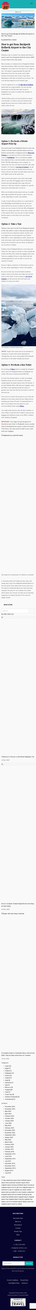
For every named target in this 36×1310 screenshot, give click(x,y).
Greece (8, 1075)
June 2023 (8, 1123)
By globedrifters (6, 40)
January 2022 (9, 1147)
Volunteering (10, 1099)
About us (18, 1221)
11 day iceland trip (7, 1180)
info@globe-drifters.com (19, 1248)
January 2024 (9, 1121)
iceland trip (4, 1197)
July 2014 (8, 1173)
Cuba (8, 1066)
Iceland (14, 40)
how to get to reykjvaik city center (15, 1190)
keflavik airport (13, 1197)
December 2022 (10, 1130)
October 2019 (9, 1149)
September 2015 (10, 1159)
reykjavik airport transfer (16, 1199)
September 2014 (10, 1168)
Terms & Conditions (12, 1280)
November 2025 (10, 1109)
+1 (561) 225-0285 (19, 1244)
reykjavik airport (23, 1197)
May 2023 (8, 1125)
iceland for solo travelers (19, 1192)
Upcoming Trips (18, 1218)
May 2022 (8, 1140)
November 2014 (10, 1166)
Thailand (8, 1090)
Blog (18, 1235)
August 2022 (9, 1137)
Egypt (8, 1068)
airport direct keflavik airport (22, 1180)
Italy (7, 1085)
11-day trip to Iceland (25, 85)
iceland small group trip (24, 1194)
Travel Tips (9, 1094)
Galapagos (9, 1073)
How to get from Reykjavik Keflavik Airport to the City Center (17, 35)
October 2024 (9, 1118)
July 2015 (8, 1161)
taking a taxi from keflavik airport (11, 1201)
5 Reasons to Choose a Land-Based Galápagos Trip (17, 757)
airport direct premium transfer (11, 1183)
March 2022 (8, 1142)
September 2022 (10, 1135)
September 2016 (10, 1154)
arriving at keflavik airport (20, 1185)
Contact (17, 1228)
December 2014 (10, 1163)
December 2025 (10, 1106)
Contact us (25, 1283)
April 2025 (8, 1114)
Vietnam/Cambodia (12, 1097)
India (7, 1080)
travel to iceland (17, 1204)
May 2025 (8, 1111)
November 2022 (10, 1133)
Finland (8, 1071)
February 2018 (9, 1151)
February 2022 (9, 1144)
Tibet (7, 1092)
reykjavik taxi (28, 1199)
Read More (8, 605)
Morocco (9, 1087)
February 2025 (9, 1116)
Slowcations (18, 1225)
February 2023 (9, 1128)
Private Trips (18, 1231)
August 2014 (9, 1170)
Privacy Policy (24, 1280)
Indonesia (9, 1082)
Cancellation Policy (13, 1283)
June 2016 (8, 1156)
